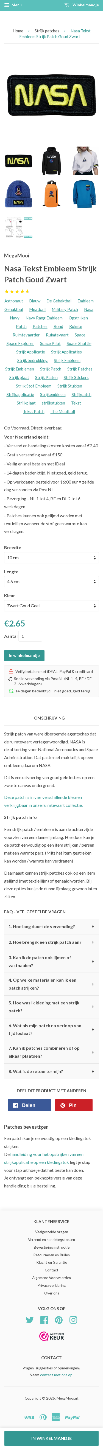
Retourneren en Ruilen (51, 1255)
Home (18, 30)
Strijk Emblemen (19, 368)
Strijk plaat (19, 377)
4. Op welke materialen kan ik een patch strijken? (51, 983)
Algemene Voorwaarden (51, 1278)
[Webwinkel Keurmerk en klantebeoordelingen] (51, 1342)
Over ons (51, 1293)
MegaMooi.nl (67, 1398)
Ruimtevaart (57, 334)
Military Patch (65, 309)
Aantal (11, 636)
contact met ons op (56, 1375)
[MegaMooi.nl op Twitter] (30, 1319)
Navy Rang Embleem (44, 317)
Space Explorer (20, 343)
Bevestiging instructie (51, 1247)
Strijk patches (47, 30)
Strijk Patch (50, 368)
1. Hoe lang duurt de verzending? (51, 926)
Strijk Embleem (67, 360)
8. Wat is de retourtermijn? (51, 1071)
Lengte (11, 571)
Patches (40, 326)
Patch (21, 326)
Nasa (88, 309)
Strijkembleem (53, 394)
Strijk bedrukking (32, 360)
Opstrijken (78, 317)
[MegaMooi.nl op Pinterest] (59, 1319)
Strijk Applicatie (30, 351)
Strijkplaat (26, 402)
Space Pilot (50, 343)
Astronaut (13, 300)
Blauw (34, 300)
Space (80, 334)
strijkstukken (53, 402)
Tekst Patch (33, 411)
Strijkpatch (81, 394)
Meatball (37, 309)
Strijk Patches (80, 368)
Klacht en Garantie (51, 1262)
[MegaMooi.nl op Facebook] (44, 1319)
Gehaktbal (13, 309)
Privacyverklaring (51, 1285)
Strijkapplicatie (20, 394)
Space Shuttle (79, 343)
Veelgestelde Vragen (51, 1232)
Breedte (12, 547)
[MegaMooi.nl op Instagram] (73, 1319)
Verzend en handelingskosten (51, 1239)
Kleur (9, 595)
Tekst (76, 402)
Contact (52, 1270)
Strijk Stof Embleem (33, 385)
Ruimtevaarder (26, 334)
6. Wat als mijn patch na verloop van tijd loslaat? (51, 1029)
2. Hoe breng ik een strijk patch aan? (51, 942)
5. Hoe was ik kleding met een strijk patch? (51, 1006)
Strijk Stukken (69, 385)
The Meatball (63, 411)
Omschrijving (49, 717)
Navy (15, 317)
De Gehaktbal (58, 300)
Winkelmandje (85, 4)
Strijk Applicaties (66, 351)
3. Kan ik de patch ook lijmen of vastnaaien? (51, 961)
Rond (58, 326)
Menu (16, 4)
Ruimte (75, 326)
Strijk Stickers (76, 377)
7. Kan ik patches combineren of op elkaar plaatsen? (51, 1051)
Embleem (85, 300)
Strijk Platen (46, 377)
